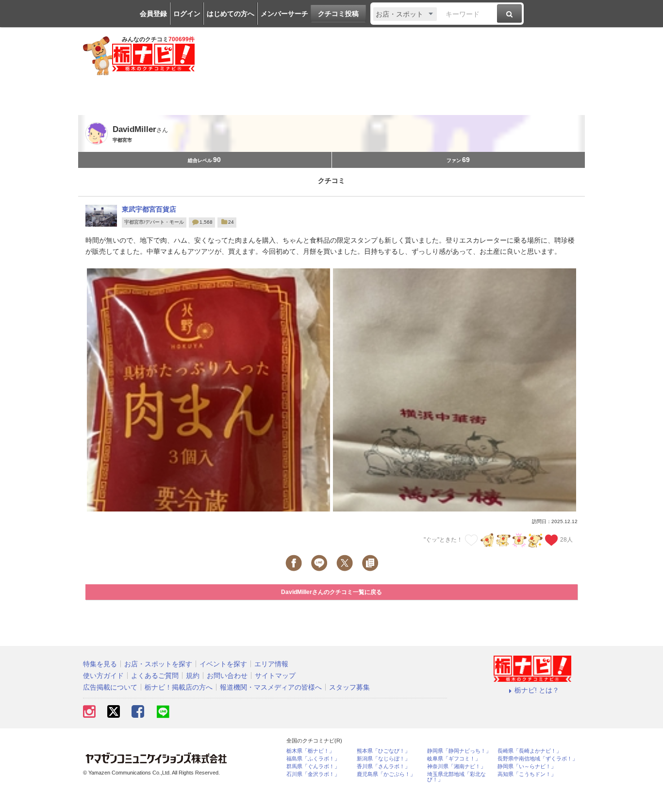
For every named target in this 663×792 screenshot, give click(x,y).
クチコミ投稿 (338, 13)
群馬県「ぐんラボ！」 (313, 766)
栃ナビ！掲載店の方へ (179, 687)
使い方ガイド (103, 675)
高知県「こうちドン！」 (526, 774)
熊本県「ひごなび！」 (383, 751)
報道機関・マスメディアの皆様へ (271, 687)
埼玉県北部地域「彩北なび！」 (456, 777)
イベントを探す (223, 664)
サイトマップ (275, 675)
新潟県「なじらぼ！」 (383, 758)
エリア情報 (271, 664)
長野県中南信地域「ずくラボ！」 (537, 758)
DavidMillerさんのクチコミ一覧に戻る (331, 592)
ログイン (186, 13)
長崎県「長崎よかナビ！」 (529, 751)
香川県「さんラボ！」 (383, 766)
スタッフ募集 (349, 687)
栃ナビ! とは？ (536, 690)
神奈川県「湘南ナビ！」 (456, 766)
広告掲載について (110, 687)
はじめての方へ (230, 13)
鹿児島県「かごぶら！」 (386, 774)
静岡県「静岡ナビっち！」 (459, 751)
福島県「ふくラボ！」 (313, 758)
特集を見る (100, 664)
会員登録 (153, 13)
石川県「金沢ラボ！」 (313, 774)
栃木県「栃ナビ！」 (310, 751)
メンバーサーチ (284, 13)
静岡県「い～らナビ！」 (526, 766)
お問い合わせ (227, 675)
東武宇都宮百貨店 (149, 209)
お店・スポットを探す (158, 664)
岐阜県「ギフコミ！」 (454, 758)
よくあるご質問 (155, 675)
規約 (192, 675)
